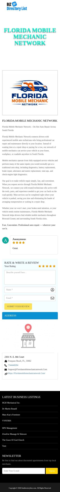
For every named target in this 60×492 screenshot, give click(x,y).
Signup (52, 471)
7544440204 (13, 365)
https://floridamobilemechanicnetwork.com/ (26, 373)
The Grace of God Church (13, 440)
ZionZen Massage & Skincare (14, 434)
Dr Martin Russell (9, 409)
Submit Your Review (18, 306)
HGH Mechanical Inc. (11, 403)
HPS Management (9, 428)
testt (4, 446)
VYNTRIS (6, 421)
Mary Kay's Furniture (11, 415)
